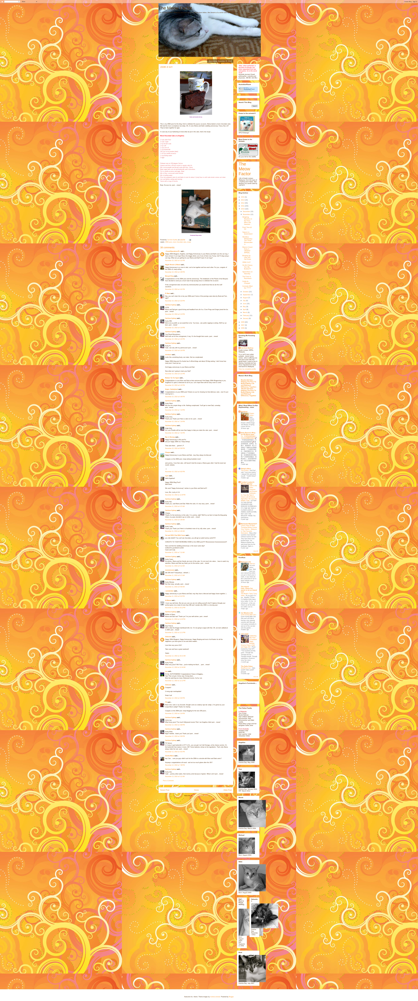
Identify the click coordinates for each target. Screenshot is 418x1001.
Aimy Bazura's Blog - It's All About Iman (248, 433)
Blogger (231, 997)
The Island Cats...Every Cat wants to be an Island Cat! (249, 589)
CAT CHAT (245, 634)
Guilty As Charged (246, 282)
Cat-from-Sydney (170, 305)
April (244, 309)
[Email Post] (189, 240)
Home (196, 790)
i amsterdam (169, 591)
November (246, 214)
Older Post (227, 790)
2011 (243, 206)
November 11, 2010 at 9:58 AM (175, 587)
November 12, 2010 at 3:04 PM (175, 698)
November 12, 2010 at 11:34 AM (175, 667)
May (244, 306)
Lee (166, 671)
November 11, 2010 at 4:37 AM (175, 506)
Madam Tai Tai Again (172, 378)
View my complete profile (247, 369)
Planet (249, 89)
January (246, 318)
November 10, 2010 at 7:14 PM (175, 421)
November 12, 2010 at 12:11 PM (175, 680)
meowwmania (169, 570)
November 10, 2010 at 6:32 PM (175, 385)
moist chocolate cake (179, 242)
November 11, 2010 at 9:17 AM (175, 575)
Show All (255, 551)
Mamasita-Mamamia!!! (249, 524)
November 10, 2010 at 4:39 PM (175, 272)
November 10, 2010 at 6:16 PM (175, 350)
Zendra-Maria (169, 756)
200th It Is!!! (246, 262)
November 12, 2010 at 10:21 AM (175, 656)
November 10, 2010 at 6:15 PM (175, 339)
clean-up (252, 563)
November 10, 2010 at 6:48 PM (175, 396)
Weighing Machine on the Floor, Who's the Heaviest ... (247, 220)
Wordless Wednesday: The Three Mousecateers (247, 240)
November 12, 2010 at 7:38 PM (175, 765)
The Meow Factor (175, 8)
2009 (243, 322)
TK (166, 702)
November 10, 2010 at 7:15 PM (175, 433)
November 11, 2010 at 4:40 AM (175, 531)
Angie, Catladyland (171, 389)
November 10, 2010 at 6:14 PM (175, 327)
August (245, 297)
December (246, 211)
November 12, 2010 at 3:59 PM (175, 736)
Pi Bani (167, 293)
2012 (243, 203)
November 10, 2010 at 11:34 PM (175, 495)
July (244, 300)
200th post (168, 242)
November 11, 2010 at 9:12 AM (175, 566)
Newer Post (164, 790)
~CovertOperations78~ (172, 251)
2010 (243, 209)
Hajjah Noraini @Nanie (172, 264)
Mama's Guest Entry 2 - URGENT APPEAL (247, 249)
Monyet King (169, 276)
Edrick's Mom (246, 468)
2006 (243, 328)
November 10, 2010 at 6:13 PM (175, 314)
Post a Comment (168, 780)
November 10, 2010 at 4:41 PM (175, 289)
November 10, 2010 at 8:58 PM (175, 448)
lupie (167, 476)
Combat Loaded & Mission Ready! (247, 483)
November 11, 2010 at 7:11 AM (175, 552)
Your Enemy (245, 470)
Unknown (168, 636)
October (246, 291)
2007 (243, 325)
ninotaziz (168, 354)
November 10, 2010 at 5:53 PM (175, 301)
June (245, 303)
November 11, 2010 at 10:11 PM (175, 607)
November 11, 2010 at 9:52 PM (175, 596)
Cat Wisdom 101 (247, 613)
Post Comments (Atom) (200, 795)
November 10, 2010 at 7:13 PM (175, 410)
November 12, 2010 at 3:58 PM (175, 725)
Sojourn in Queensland (247, 233)
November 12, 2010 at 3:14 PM (175, 713)
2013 (243, 200)
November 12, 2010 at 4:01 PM (175, 752)
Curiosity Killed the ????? (247, 287)
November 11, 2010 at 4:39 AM (175, 520)
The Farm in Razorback (246, 277)
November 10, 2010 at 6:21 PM (175, 374)
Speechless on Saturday (247, 272)
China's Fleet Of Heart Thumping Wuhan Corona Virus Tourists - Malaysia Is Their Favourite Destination (249, 529)
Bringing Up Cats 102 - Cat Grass (246, 257)
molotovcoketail (215, 997)
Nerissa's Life (246, 562)
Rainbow (244, 411)
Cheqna (167, 452)
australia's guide (248, 90)
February (246, 315)
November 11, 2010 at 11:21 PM (175, 632)
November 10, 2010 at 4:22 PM (175, 260)
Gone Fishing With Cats (248, 615)
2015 (243, 197)
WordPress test (246, 668)
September (247, 295)
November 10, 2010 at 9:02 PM (175, 471)
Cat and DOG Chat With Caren (175, 535)
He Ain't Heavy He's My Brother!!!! (247, 267)
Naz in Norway (170, 437)
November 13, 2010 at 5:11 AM (175, 776)
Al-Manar (168, 600)
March (245, 312)
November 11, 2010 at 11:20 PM (175, 619)
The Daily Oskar (247, 666)
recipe (189, 242)
